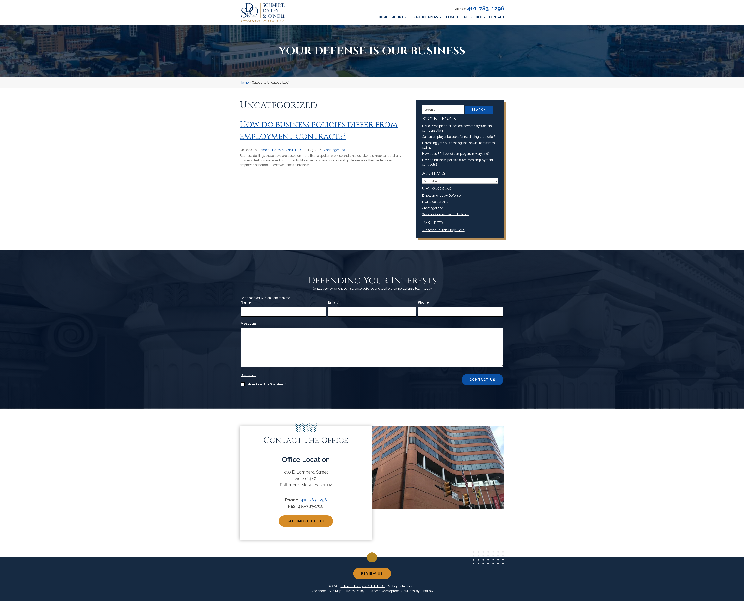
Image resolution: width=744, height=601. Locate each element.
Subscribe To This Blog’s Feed (443, 230)
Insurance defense (435, 202)
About (397, 17)
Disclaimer (248, 375)
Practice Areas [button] (425, 17)
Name (246, 302)
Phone (423, 302)
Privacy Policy (354, 591)
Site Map (335, 591)
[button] (740, 573)
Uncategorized (334, 150)
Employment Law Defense (441, 195)
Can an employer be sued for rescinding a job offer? (458, 137)
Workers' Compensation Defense (445, 214)
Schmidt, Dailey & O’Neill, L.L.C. (281, 150)
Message (248, 323)
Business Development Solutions (391, 591)
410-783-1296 (485, 8)
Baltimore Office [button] (306, 521)
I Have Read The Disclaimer (266, 384)
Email (334, 302)
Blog (480, 17)
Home (383, 17)
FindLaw (427, 591)
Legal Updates (459, 17)
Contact (496, 17)
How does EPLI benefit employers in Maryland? (456, 154)
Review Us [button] (372, 573)
